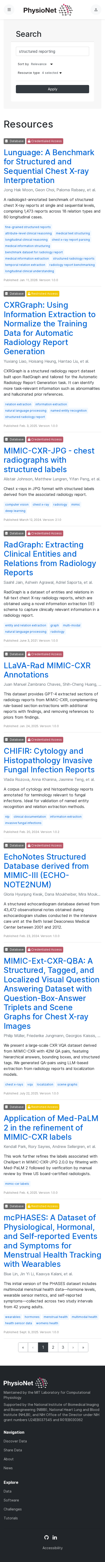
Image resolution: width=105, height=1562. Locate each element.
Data (7, 1491)
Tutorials (11, 1518)
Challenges (13, 1509)
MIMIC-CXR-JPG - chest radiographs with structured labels (49, 460)
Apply (52, 89)
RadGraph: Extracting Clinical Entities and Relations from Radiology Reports (50, 558)
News (8, 1468)
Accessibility (52, 1548)
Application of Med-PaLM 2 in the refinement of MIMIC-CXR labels (51, 1128)
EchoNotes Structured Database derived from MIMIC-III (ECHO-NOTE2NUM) (46, 870)
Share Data (13, 1450)
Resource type (38, 73)
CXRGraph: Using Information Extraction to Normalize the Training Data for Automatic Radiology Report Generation (50, 328)
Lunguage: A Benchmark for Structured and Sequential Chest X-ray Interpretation (49, 166)
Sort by (23, 64)
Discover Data (15, 1441)
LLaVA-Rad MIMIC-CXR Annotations (47, 670)
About (9, 1459)
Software (11, 1500)
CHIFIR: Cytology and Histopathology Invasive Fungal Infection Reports (49, 760)
